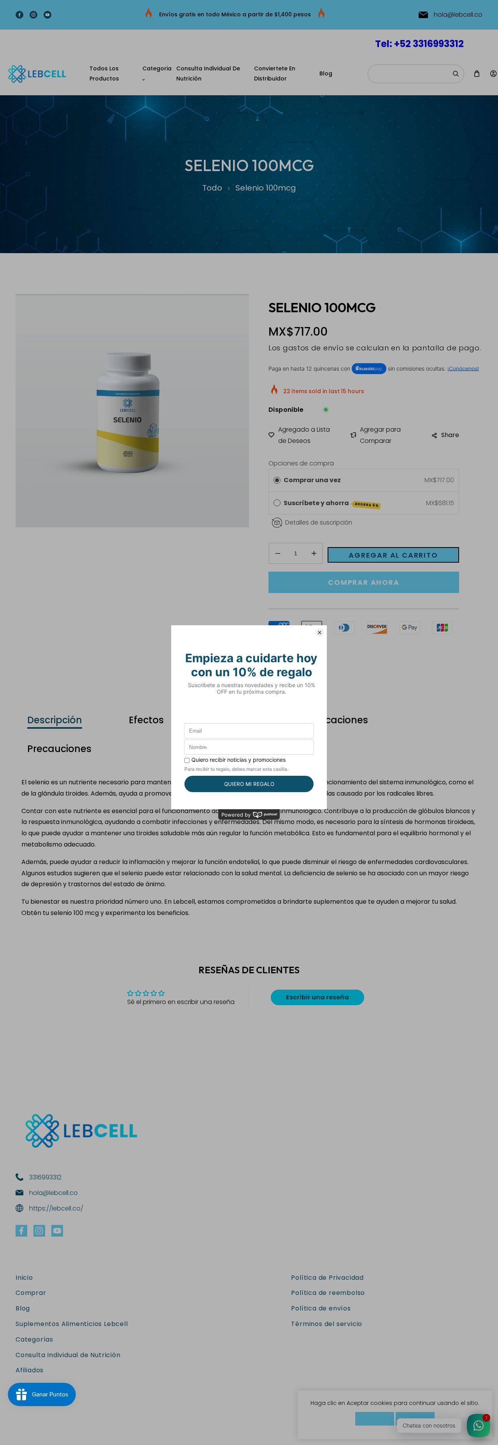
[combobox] (416, 74)
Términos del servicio (326, 1323)
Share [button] (450, 434)
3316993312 (45, 1177)
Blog (23, 1308)
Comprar (31, 1292)
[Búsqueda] (456, 74)
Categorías (34, 1339)
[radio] (277, 480)
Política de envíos (321, 1308)
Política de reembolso (328, 1292)
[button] (476, 73)
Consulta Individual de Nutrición (68, 1355)
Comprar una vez (312, 480)
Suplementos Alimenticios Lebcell (72, 1323)
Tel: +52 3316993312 (419, 43)
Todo (212, 187)
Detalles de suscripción (318, 522)
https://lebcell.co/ (56, 1208)
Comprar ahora (363, 582)
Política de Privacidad (327, 1277)
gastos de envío (313, 348)
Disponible (285, 409)
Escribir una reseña (317, 997)
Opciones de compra (301, 463)
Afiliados (30, 1370)
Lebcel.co (56, 1432)
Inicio (24, 1277)
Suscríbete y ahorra (331, 503)
